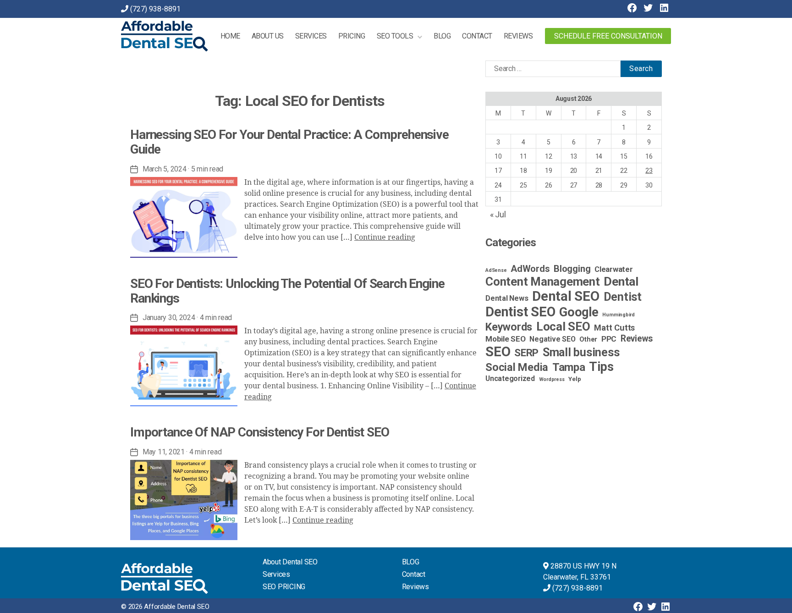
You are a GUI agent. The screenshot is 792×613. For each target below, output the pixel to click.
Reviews (518, 36)
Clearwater (613, 269)
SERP (526, 353)
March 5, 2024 (165, 169)
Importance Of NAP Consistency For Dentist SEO (259, 432)
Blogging (572, 269)
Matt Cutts (614, 327)
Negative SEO (552, 339)
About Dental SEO (290, 562)
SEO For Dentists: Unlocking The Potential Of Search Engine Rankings (287, 291)
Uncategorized (510, 378)
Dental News (506, 298)
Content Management (542, 281)
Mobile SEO (505, 338)
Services (311, 36)
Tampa (568, 367)
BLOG (410, 562)
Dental (621, 281)
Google (579, 312)
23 (649, 170)
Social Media (516, 367)
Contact (477, 36)
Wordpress (552, 379)
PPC (608, 338)
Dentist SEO (520, 312)
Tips (601, 366)
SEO (497, 351)
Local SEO (563, 326)
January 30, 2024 (169, 317)
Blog (442, 36)
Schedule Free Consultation (608, 36)
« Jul (498, 214)
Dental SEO (566, 296)
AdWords (530, 268)
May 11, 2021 (164, 451)
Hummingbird (618, 315)
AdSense (495, 270)
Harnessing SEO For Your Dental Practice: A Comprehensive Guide (289, 142)
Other (588, 339)
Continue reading (384, 237)
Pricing (351, 36)
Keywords (508, 326)
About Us (268, 36)
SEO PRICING (284, 586)
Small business (581, 352)
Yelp (574, 378)
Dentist (623, 297)
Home (230, 36)
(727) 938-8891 (155, 9)
